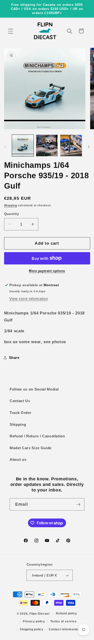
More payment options (47, 271)
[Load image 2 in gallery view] (47, 145)
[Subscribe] (78, 504)
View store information (28, 299)
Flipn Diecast (39, 613)
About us (18, 459)
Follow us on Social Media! (34, 389)
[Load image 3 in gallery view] (71, 145)
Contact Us (20, 401)
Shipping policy (31, 629)
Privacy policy (34, 621)
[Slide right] (88, 147)
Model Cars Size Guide (31, 448)
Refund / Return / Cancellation (37, 436)
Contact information (64, 629)
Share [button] (14, 358)
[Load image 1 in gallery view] (23, 145)
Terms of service (63, 621)
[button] (10, 31)
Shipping (10, 205)
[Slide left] (5, 147)
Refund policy (66, 613)
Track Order (20, 413)
